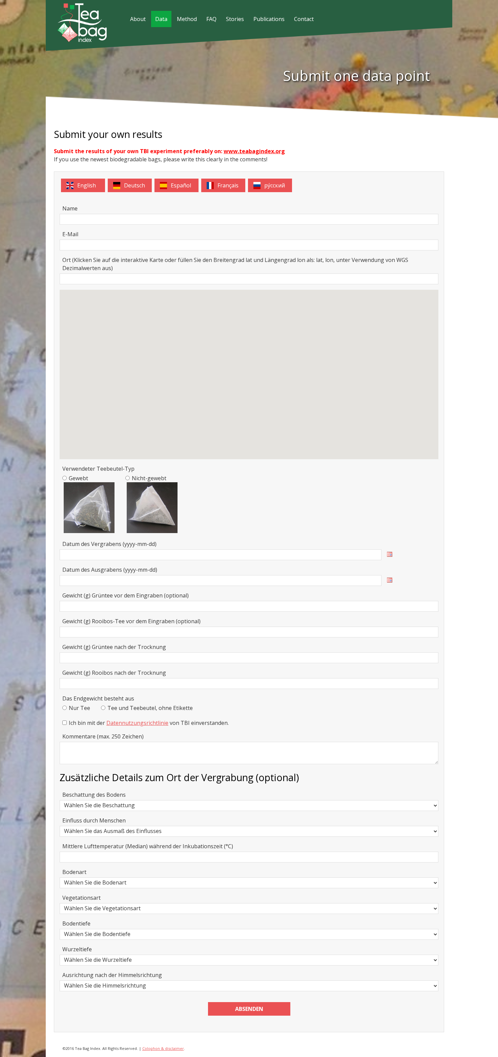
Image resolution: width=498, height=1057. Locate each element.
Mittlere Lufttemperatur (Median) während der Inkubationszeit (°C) (147, 846)
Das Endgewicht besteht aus (98, 698)
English (86, 185)
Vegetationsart (81, 897)
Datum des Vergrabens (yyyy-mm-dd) (109, 544)
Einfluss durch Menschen (94, 820)
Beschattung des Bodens (94, 794)
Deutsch (134, 185)
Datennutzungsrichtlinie (137, 723)
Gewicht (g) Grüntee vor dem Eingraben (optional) (125, 595)
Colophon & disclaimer (163, 1048)
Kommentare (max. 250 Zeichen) (103, 736)
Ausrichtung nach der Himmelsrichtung (112, 975)
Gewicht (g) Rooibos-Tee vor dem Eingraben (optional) (131, 621)
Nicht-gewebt (149, 478)
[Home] (76, 40)
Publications (269, 19)
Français (227, 185)
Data (161, 19)
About (138, 19)
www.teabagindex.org (254, 151)
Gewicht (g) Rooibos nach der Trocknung (114, 672)
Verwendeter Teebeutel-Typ (98, 468)
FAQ (211, 19)
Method (187, 19)
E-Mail (70, 234)
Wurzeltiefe (77, 949)
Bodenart (74, 872)
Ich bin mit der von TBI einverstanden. (149, 723)
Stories (235, 19)
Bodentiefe (76, 923)
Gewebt (78, 478)
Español (181, 185)
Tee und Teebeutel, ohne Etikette (150, 708)
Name (70, 208)
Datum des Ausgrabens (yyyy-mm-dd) (109, 569)
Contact (304, 19)
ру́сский (274, 185)
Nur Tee (79, 708)
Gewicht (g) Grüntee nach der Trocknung (114, 647)
